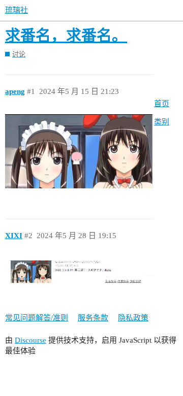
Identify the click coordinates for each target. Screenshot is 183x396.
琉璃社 (16, 10)
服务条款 (93, 318)
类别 (161, 122)
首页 (161, 104)
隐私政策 (133, 318)
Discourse (30, 340)
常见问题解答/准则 (36, 318)
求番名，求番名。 (66, 35)
